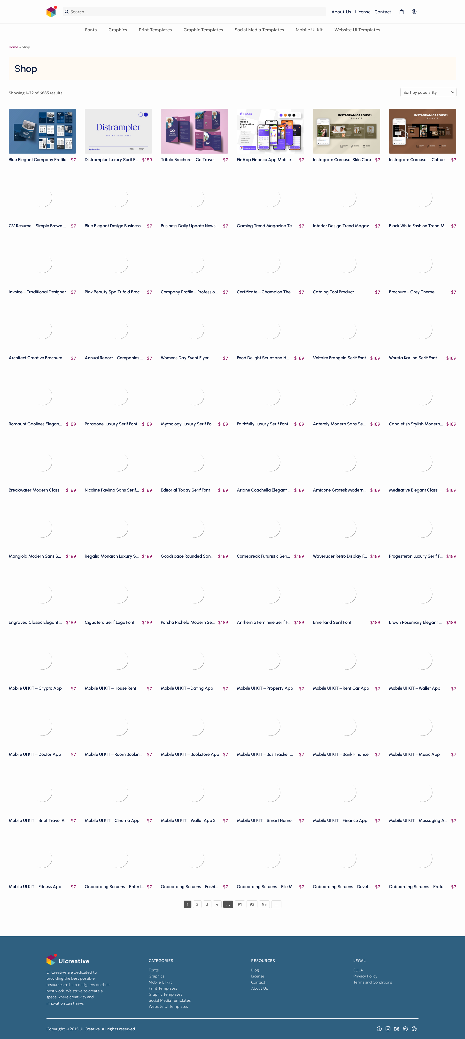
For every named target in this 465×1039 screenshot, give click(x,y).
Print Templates (155, 29)
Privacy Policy (365, 976)
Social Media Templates (259, 29)
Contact (382, 12)
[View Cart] (401, 11)
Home (13, 47)
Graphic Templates (203, 29)
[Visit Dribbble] (405, 1028)
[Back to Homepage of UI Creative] (51, 11)
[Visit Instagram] (388, 1028)
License (363, 12)
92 (252, 904)
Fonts (91, 29)
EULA (358, 970)
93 (264, 904)
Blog (255, 970)
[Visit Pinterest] (414, 1028)
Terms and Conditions (372, 982)
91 (240, 904)
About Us (341, 12)
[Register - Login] (414, 11)
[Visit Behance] (396, 1028)
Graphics (117, 29)
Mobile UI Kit (309, 29)
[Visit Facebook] (379, 1028)
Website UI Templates (357, 29)
